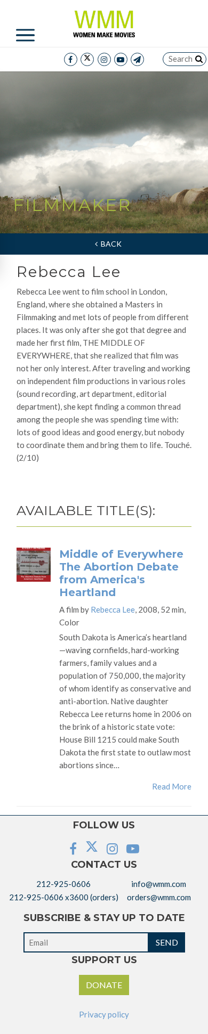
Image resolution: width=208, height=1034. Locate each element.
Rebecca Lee (113, 609)
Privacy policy (104, 1014)
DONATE (104, 985)
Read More (171, 786)
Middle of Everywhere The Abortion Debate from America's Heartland (121, 573)
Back (110, 243)
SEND (167, 942)
